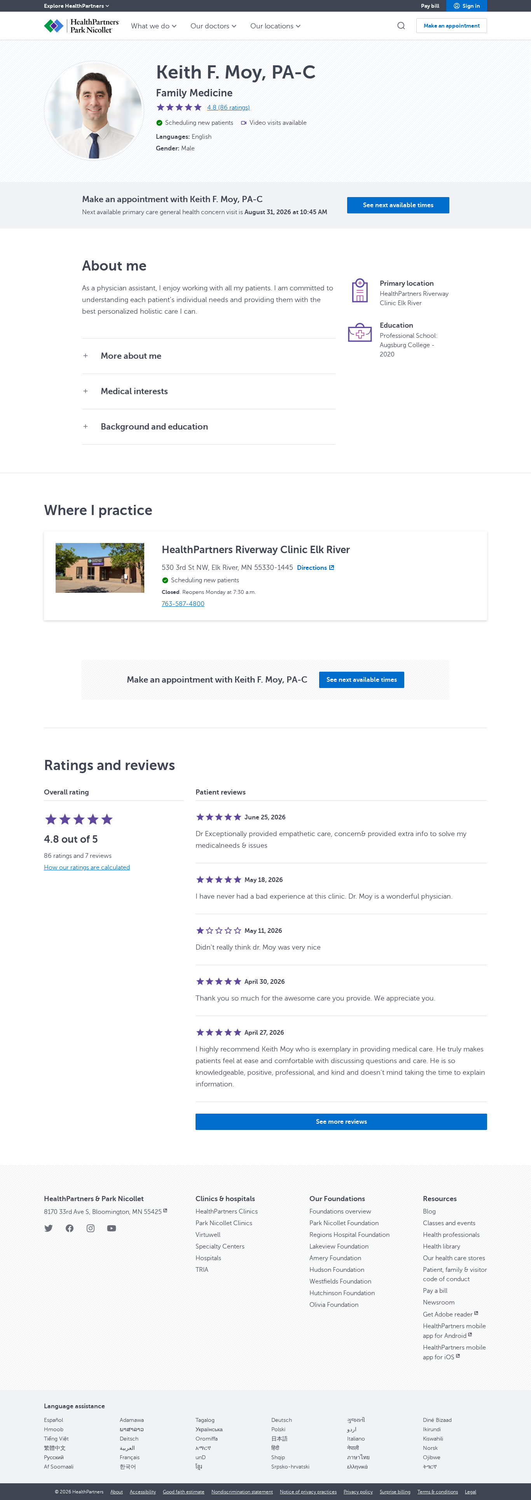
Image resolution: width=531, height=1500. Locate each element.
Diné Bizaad (437, 1420)
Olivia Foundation (333, 1304)
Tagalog (205, 1420)
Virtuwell (208, 1234)
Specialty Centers (220, 1246)
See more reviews (341, 1121)
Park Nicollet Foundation (344, 1223)
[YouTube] (111, 1231)
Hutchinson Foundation (342, 1293)
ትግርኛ (430, 1467)
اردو (351, 1429)
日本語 (279, 1439)
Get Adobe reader (448, 1314)
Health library (441, 1246)
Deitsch (129, 1439)
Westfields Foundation (340, 1281)
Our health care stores (454, 1258)
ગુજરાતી (356, 1420)
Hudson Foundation (336, 1269)
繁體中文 (55, 1448)
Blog (429, 1211)
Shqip (278, 1457)
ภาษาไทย (358, 1457)
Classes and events (449, 1223)
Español (53, 1420)
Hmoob (53, 1429)
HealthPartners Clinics (227, 1211)
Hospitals (208, 1258)
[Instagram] (90, 1231)
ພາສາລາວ (132, 1429)
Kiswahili (433, 1439)
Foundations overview (340, 1211)
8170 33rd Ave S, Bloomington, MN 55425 (103, 1211)
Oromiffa (207, 1439)
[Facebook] (69, 1231)
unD (201, 1457)
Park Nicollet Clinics (224, 1223)
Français (130, 1457)
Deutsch (281, 1420)
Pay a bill (435, 1290)
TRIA (202, 1269)
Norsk (430, 1448)
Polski (278, 1429)
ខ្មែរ (199, 1467)
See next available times (398, 205)
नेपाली (353, 1448)
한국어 (128, 1467)
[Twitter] (48, 1231)
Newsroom (439, 1302)
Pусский (54, 1457)
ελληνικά (357, 1467)
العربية (127, 1448)
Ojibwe (431, 1457)
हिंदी (275, 1448)
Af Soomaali (58, 1467)
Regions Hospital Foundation (349, 1234)
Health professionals (451, 1234)
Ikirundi (432, 1429)
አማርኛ (203, 1448)
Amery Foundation (335, 1258)
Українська (209, 1429)
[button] (466, 6)
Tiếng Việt (56, 1439)
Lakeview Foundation (339, 1246)
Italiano (356, 1439)
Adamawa (132, 1420)
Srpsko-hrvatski (290, 1467)
